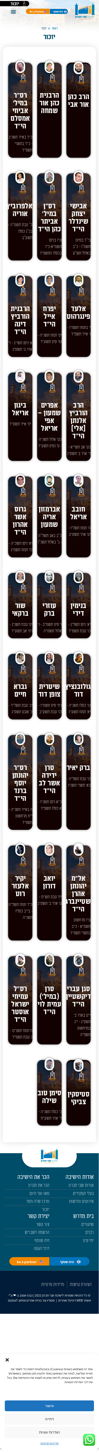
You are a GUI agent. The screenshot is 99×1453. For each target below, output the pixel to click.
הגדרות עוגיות (49, 1432)
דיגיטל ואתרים (67, 1300)
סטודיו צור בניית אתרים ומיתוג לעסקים (31, 1300)
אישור (49, 1406)
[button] (7, 1359)
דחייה (49, 1419)
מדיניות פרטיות (49, 1443)
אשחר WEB (83, 1300)
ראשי (55, 28)
